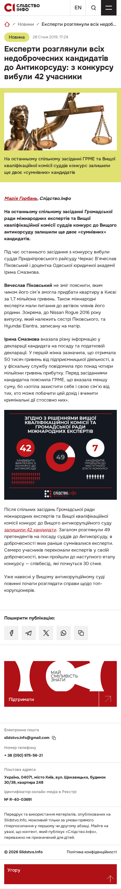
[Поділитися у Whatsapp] (63, 633)
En (78, 7)
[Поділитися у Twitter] (46, 633)
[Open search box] (93, 7)
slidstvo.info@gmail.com (26, 737)
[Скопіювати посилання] (81, 633)
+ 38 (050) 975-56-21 (23, 755)
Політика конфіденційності (92, 852)
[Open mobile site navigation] (108, 7)
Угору (13, 870)
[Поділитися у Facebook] (11, 633)
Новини (26, 24)
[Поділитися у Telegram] (29, 633)
